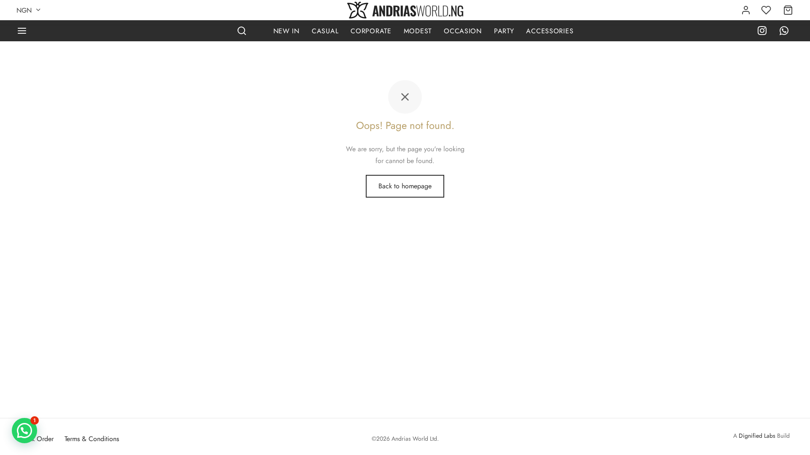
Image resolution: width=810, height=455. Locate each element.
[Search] (242, 31)
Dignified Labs (757, 435)
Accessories (549, 31)
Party (504, 31)
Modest (418, 31)
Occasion (463, 31)
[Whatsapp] (784, 32)
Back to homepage (405, 186)
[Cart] (788, 10)
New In (286, 31)
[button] (24, 430)
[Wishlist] (767, 10)
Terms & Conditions (92, 439)
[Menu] (22, 30)
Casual (325, 31)
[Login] (746, 10)
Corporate (371, 31)
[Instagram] (762, 32)
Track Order (37, 439)
